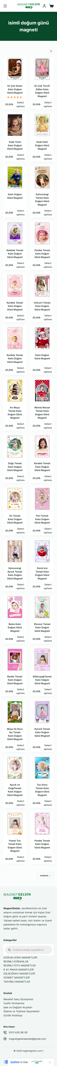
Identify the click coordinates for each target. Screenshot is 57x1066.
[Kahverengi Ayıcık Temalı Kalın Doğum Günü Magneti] (14, 551)
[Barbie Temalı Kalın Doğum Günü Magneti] (14, 659)
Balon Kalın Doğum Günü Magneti (15, 627)
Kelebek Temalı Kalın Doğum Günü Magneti (15, 254)
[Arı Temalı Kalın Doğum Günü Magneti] (14, 498)
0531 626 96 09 (18, 1032)
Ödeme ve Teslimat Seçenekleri (21, 1011)
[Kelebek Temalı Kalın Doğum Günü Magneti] (14, 233)
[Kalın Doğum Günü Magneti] (14, 177)
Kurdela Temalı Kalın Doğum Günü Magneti (15, 358)
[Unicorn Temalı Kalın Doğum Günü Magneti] (42, 285)
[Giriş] (44, 6)
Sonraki (44, 876)
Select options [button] (20, 104)
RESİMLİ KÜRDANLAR (15, 961)
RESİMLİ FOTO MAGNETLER (19, 965)
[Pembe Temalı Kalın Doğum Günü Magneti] (42, 233)
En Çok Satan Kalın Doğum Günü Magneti (15, 89)
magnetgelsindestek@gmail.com (27, 1038)
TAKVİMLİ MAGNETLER (16, 981)
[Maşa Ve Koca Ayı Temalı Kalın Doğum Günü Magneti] (14, 712)
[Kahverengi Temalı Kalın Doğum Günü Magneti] (42, 177)
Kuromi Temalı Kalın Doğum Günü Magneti (42, 732)
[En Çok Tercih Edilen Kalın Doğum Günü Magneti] (42, 68)
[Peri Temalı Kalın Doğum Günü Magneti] (42, 498)
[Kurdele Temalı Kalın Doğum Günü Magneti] (14, 285)
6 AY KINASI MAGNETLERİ (18, 969)
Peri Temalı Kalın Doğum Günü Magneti (42, 519)
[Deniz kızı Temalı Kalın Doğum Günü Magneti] (42, 551)
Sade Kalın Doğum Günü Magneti (42, 145)
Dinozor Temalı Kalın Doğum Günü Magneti (42, 627)
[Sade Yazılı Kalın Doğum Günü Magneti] (14, 125)
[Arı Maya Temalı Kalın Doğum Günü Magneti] (14, 390)
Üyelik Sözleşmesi (13, 1003)
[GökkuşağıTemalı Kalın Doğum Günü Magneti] (42, 659)
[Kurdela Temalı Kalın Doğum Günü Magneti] (14, 338)
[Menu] (5, 6)
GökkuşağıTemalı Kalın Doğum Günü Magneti (42, 680)
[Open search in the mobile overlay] (28, 950)
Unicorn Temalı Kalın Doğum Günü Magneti (42, 306)
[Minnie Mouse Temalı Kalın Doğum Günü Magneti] (42, 390)
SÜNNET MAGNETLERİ (16, 977)
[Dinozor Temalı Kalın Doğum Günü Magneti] (42, 607)
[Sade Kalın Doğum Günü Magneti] (42, 125)
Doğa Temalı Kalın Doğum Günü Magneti (15, 467)
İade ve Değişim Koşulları (17, 1007)
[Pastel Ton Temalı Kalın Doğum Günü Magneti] (14, 823)
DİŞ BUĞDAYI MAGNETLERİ (19, 973)
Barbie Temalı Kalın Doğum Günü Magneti (15, 680)
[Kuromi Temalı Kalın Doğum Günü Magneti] (42, 712)
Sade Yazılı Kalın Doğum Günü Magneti (15, 145)
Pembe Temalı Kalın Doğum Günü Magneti (42, 254)
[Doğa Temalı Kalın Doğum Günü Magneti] (14, 446)
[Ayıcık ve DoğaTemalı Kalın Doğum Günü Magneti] (14, 767)
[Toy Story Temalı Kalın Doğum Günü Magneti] (42, 767)
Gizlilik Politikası (12, 1015)
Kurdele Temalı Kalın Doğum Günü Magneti (15, 306)
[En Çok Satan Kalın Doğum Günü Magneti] (14, 68)
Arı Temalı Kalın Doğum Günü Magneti (15, 519)
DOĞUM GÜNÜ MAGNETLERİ (20, 957)
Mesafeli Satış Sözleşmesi (18, 999)
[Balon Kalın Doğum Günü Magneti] (14, 607)
